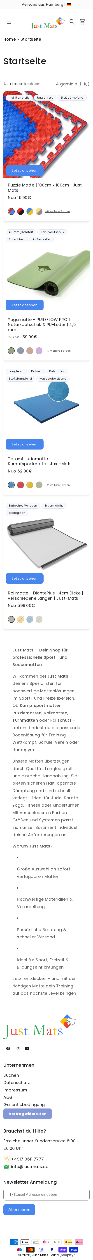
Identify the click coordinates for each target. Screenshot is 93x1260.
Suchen (11, 1075)
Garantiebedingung (24, 1104)
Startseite (31, 39)
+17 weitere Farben (58, 351)
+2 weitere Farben (57, 485)
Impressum (15, 1090)
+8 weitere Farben (57, 211)
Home (9, 39)
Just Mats (40, 1255)
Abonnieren (19, 1209)
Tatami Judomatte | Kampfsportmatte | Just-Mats (40, 461)
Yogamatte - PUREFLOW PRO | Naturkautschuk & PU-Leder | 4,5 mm (42, 324)
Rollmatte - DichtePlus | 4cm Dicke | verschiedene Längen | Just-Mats (45, 596)
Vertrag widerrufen (27, 1113)
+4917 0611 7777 (27, 1159)
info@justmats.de (29, 1166)
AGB (7, 1097)
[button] (9, 22)
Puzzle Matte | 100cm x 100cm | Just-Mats (46, 188)
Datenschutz (16, 1082)
